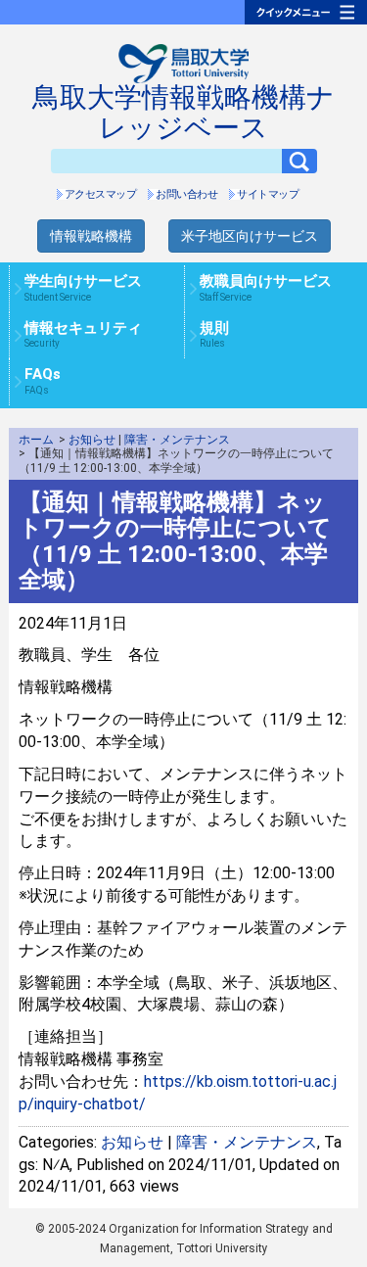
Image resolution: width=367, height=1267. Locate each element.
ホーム (36, 439)
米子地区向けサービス (249, 236)
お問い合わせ (186, 194)
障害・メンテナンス (177, 439)
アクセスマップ (101, 194)
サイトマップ (267, 194)
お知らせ (92, 439)
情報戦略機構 (91, 236)
